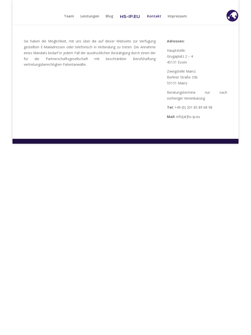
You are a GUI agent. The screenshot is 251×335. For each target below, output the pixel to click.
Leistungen (89, 16)
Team (69, 16)
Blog (109, 16)
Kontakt (154, 16)
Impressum (177, 16)
